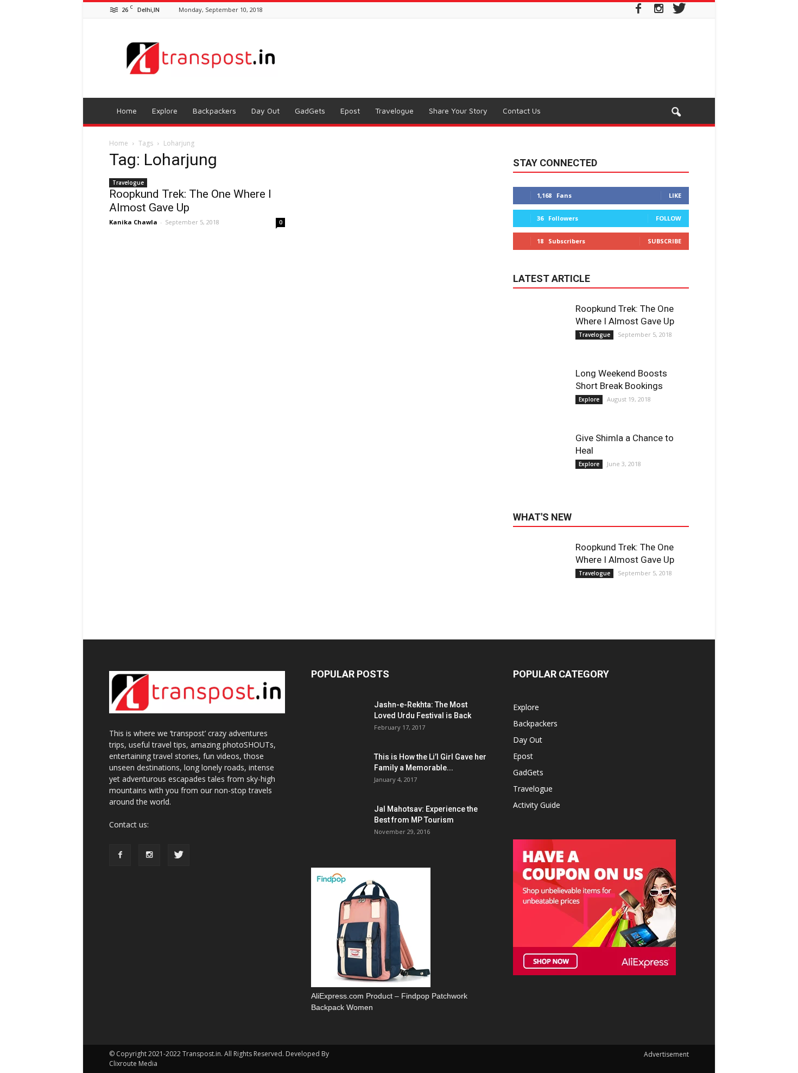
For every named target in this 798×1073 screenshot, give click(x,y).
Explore (165, 110)
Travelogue (394, 110)
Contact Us (522, 110)
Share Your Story (458, 110)
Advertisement (666, 1054)
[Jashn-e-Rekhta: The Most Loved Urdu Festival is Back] (338, 726)
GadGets (310, 110)
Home (127, 110)
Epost (350, 110)
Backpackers (214, 110)
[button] (676, 112)
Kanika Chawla (133, 222)
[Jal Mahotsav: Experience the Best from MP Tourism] (338, 831)
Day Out (265, 110)
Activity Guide (536, 805)
